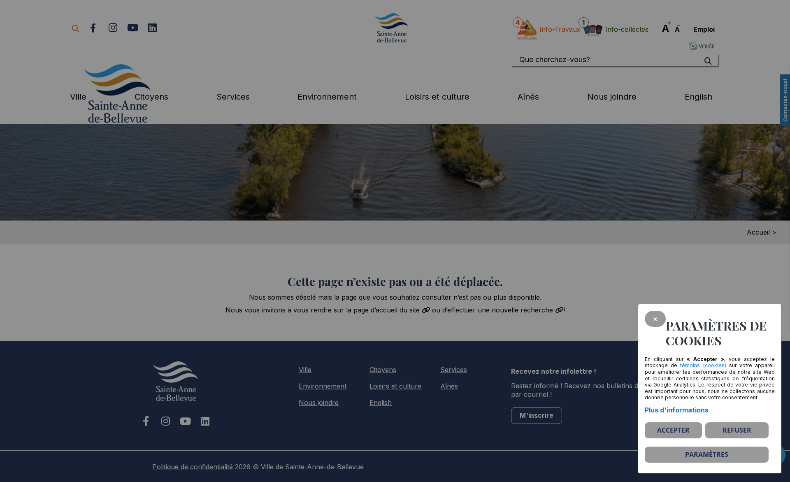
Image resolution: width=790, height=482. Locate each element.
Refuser (737, 430)
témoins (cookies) (703, 365)
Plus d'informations (677, 410)
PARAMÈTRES (706, 454)
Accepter (673, 430)
